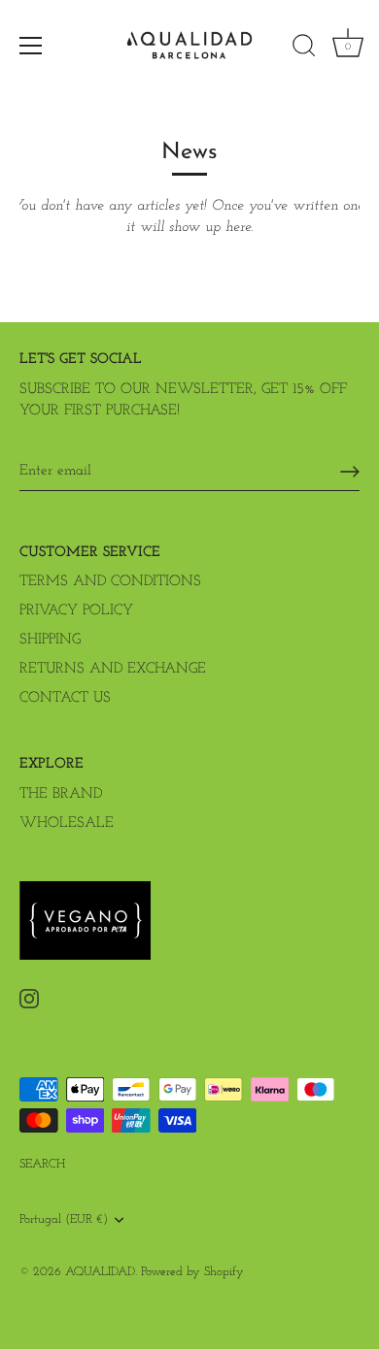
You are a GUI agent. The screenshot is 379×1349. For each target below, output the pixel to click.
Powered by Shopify (192, 1272)
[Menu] (31, 45)
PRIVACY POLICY (76, 611)
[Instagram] (29, 998)
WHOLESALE (66, 823)
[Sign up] (350, 471)
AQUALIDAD (100, 1272)
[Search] (304, 48)
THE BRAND (60, 794)
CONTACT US (65, 698)
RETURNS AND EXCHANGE (112, 669)
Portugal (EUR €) (63, 1219)
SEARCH (42, 1164)
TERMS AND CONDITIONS (110, 582)
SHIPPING (50, 640)
